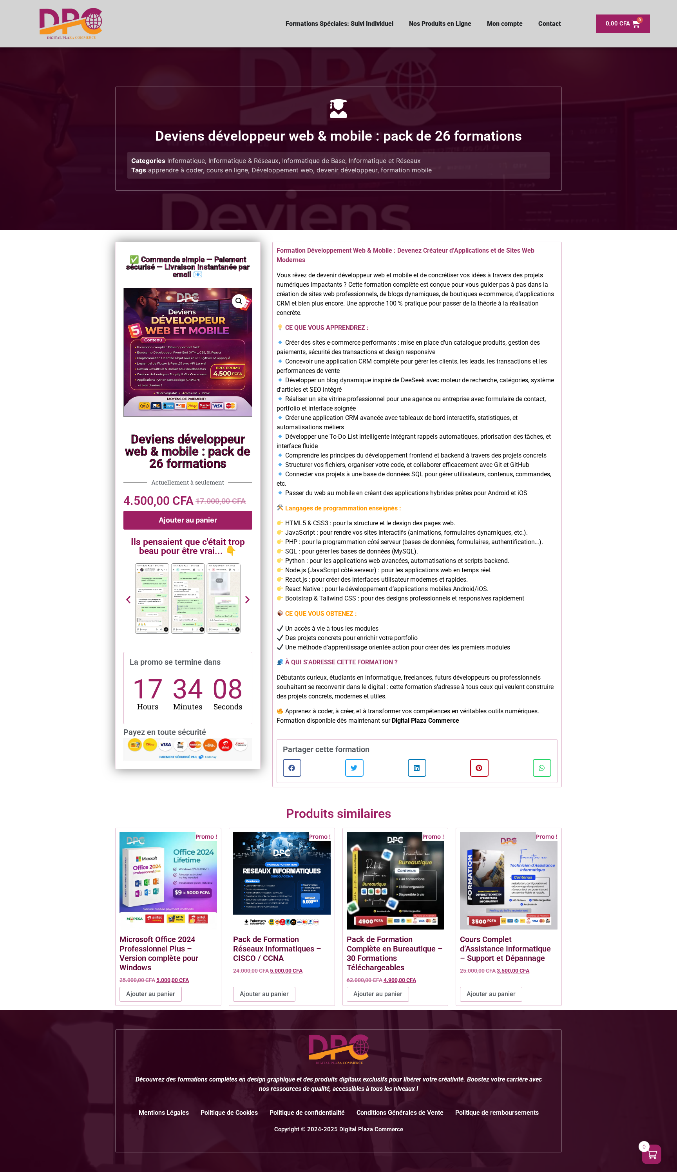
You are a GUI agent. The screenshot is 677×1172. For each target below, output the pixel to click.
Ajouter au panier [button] (150, 994)
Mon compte (505, 23)
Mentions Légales (164, 1112)
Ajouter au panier (188, 520)
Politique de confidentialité (307, 1112)
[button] (239, 301)
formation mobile (406, 170)
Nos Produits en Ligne (440, 23)
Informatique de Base (313, 161)
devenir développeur (347, 170)
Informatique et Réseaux (385, 161)
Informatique (186, 161)
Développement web (282, 170)
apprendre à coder (175, 170)
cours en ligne (227, 170)
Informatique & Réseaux (243, 161)
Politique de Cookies (229, 1112)
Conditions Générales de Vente (400, 1112)
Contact (549, 23)
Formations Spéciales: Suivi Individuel (339, 23)
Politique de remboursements (497, 1112)
